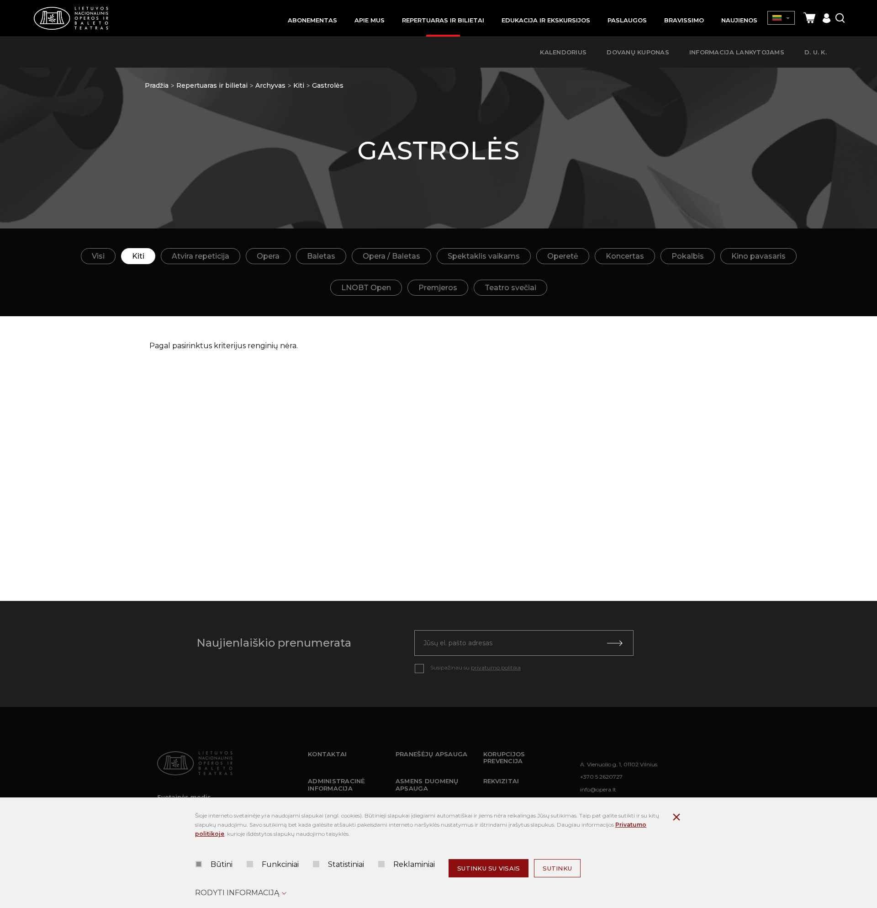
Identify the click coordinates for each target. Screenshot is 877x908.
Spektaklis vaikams (484, 256)
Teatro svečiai (510, 287)
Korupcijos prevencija (504, 757)
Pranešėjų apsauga (431, 754)
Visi (98, 256)
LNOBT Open (366, 287)
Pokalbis (687, 256)
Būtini (221, 864)
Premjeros (437, 287)
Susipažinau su (475, 667)
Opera (268, 256)
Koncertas (625, 256)
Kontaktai (327, 754)
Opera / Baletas (391, 256)
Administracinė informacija (336, 784)
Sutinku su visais (488, 868)
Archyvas (270, 85)
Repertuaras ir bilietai (212, 85)
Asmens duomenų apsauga (427, 784)
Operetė (562, 256)
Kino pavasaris (758, 256)
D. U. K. (815, 52)
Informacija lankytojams (736, 52)
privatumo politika (496, 667)
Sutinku (557, 868)
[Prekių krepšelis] (809, 18)
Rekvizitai (501, 781)
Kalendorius (563, 52)
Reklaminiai (414, 864)
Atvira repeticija (200, 256)
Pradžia (157, 85)
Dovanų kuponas (638, 52)
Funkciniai (280, 864)
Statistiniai (346, 864)
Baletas (321, 256)
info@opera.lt (598, 789)
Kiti (298, 85)
